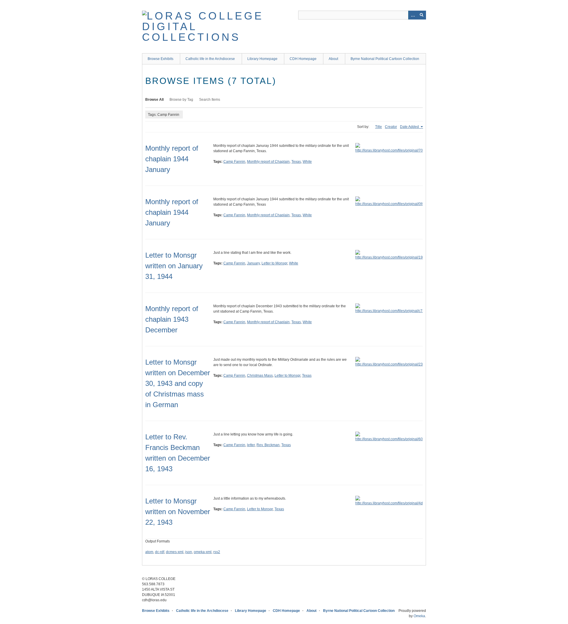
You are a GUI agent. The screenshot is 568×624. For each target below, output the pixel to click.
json (188, 552)
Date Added (410, 127)
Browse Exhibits (160, 59)
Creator (391, 127)
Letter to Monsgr (274, 263)
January (253, 263)
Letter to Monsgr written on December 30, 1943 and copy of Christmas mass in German (177, 383)
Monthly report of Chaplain (268, 162)
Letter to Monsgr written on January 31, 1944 (174, 265)
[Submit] (421, 15)
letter (251, 445)
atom (149, 552)
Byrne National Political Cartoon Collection (385, 59)
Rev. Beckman (268, 445)
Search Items (209, 100)
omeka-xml (203, 552)
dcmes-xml (174, 552)
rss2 (216, 552)
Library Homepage (262, 59)
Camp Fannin (234, 162)
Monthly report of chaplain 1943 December (171, 319)
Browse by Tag (181, 100)
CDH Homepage (303, 59)
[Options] (412, 15)
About (333, 59)
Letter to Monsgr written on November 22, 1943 (177, 511)
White (307, 162)
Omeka (419, 616)
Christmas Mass (260, 375)
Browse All (154, 100)
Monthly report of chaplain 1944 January (171, 158)
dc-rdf (159, 552)
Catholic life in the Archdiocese (210, 59)
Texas (296, 162)
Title (378, 127)
